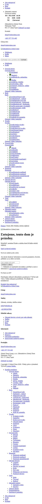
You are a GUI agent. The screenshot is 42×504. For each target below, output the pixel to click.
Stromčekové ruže (19, 97)
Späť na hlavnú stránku (8, 249)
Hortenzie (8, 168)
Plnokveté (16, 112)
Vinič (6, 198)
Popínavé (16, 115)
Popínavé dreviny (19, 194)
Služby (7, 319)
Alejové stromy (10, 218)
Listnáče (16, 183)
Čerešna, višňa (18, 84)
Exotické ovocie (18, 163)
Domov (3, 226)
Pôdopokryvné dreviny (20, 192)
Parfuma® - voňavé (19, 99)
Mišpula (16, 89)
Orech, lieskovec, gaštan (21, 86)
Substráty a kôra (18, 213)
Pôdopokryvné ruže (19, 100)
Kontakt (7, 8)
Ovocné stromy (10, 69)
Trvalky (7, 121)
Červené (16, 204)
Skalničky (16, 126)
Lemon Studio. (11, 366)
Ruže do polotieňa (19, 117)
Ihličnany (16, 185)
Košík (7, 54)
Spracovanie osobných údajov (14, 338)
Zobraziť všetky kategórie (13, 91)
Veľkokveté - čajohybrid (21, 102)
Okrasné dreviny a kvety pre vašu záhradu (18, 317)
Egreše (15, 150)
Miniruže (16, 113)
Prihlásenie (8, 52)
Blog (6, 6)
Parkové (16, 110)
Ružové (15, 205)
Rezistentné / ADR (19, 108)
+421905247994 (6, 309)
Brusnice (16, 155)
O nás (7, 4)
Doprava (7, 335)
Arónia (15, 161)
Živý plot (16, 191)
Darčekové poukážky (12, 222)
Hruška (13, 80)
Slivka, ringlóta (18, 82)
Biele (15, 202)
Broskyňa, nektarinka (20, 77)
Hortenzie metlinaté (19, 172)
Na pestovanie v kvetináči (21, 106)
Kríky (15, 189)
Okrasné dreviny (10, 179)
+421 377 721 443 (11, 38)
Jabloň (15, 72)
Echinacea (16, 136)
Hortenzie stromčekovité (21, 176)
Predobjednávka (10, 220)
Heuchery (16, 139)
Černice (15, 157)
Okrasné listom (18, 130)
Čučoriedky (17, 153)
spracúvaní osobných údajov (18, 269)
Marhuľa (14, 75)
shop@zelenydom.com (12, 35)
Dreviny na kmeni (19, 187)
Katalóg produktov (11, 370)
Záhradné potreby (10, 209)
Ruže (6, 93)
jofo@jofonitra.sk (6, 306)
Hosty (15, 138)
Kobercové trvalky (19, 128)
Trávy (15, 134)
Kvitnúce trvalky (18, 125)
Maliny (15, 152)
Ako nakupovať (10, 2)
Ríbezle (13, 148)
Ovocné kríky (9, 143)
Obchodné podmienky (12, 336)
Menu (7, 56)
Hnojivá (16, 215)
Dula (15, 87)
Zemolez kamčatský (19, 159)
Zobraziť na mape (24, 28)
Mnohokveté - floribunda (21, 104)
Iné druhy (12, 165)
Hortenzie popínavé (19, 174)
